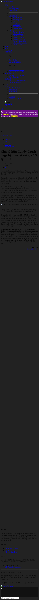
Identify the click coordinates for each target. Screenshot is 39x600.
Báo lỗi (7, 141)
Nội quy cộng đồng (11, 552)
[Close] (1, 111)
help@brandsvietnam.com (13, 567)
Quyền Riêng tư (10, 550)
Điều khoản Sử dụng (11, 548)
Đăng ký (7, 105)
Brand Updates (9, 146)
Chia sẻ (7, 139)
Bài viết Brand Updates (6, 135)
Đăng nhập (8, 104)
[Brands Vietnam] (7, 2)
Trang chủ (8, 145)
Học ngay (6, 114)
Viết (2, 109)
